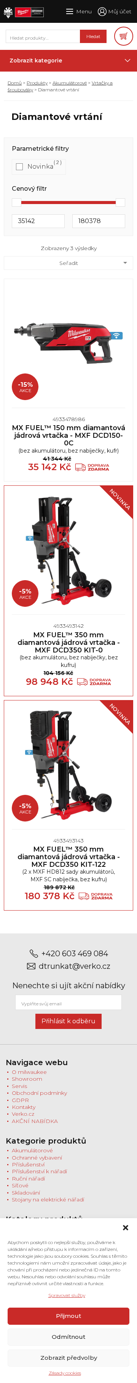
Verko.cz (23, 1113)
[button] (125, 1227)
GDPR (20, 1100)
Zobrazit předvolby (68, 1357)
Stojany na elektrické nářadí (48, 1199)
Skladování (26, 1192)
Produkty (37, 83)
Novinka (40, 166)
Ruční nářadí (28, 1178)
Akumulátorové (70, 83)
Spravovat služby (66, 1295)
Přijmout (68, 1315)
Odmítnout (68, 1336)
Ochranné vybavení (37, 1157)
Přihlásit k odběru (68, 1021)
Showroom (27, 1078)
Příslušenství (28, 1164)
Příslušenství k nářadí (39, 1171)
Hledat (93, 36)
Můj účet (119, 11)
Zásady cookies (65, 1373)
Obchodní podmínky (39, 1092)
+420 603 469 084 (74, 953)
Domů (15, 83)
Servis (19, 1086)
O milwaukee (29, 1072)
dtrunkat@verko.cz (74, 966)
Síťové (20, 1185)
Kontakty (23, 1107)
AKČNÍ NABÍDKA (35, 1121)
